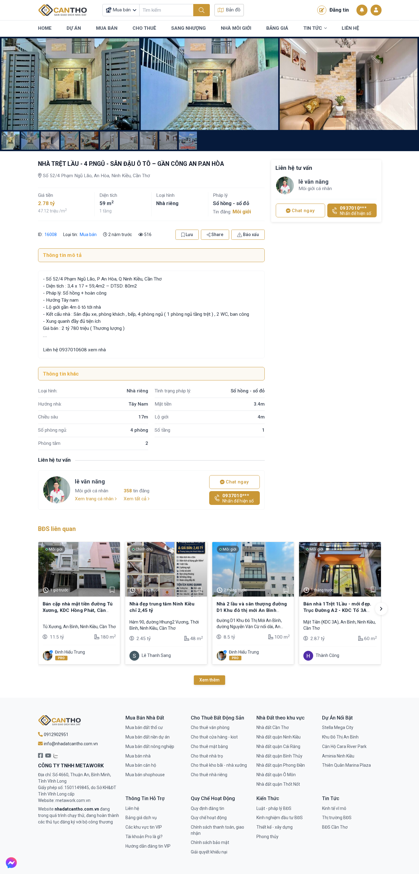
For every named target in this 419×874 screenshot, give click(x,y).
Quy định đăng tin (207, 808)
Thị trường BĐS (337, 817)
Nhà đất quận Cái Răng (278, 746)
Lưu (189, 234)
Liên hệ (132, 808)
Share (216, 234)
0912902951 (55, 734)
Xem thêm (209, 679)
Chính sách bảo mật (210, 842)
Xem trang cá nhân (95, 499)
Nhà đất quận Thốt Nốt (278, 784)
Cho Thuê (144, 28)
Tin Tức (312, 28)
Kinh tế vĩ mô (334, 808)
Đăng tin (339, 10)
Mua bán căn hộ (140, 765)
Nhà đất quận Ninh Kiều (278, 737)
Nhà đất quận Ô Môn (276, 774)
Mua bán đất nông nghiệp (149, 746)
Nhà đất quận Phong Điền (280, 765)
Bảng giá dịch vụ (141, 817)
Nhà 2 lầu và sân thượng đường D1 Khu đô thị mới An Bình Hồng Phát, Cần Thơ (252, 610)
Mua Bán (106, 28)
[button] (381, 609)
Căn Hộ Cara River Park (344, 746)
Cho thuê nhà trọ (207, 756)
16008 (50, 234)
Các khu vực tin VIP (143, 827)
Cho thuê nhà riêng (209, 774)
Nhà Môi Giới (236, 28)
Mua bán (88, 234)
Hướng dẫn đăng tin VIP (148, 846)
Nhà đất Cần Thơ (272, 727)
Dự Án (74, 28)
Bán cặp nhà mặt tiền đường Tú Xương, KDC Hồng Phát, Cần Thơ (78, 610)
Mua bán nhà (138, 756)
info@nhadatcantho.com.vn (70, 743)
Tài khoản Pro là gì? (144, 836)
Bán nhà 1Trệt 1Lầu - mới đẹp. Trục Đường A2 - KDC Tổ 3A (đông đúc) (337, 610)
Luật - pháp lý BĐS (273, 808)
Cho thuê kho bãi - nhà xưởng (219, 765)
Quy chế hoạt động (209, 817)
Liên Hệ (350, 28)
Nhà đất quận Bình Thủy (279, 756)
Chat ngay (237, 482)
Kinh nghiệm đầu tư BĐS (279, 817)
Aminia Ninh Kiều (338, 756)
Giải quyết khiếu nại (209, 851)
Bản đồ (233, 10)
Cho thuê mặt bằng (209, 746)
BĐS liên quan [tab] (57, 528)
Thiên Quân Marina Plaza (346, 765)
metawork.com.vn (73, 800)
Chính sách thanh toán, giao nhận (217, 830)
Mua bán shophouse (145, 774)
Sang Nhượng (188, 28)
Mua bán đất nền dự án (147, 737)
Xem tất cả (136, 499)
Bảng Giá (277, 28)
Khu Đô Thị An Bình (340, 737)
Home (45, 28)
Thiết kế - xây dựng (274, 827)
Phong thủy (267, 836)
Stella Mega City (337, 727)
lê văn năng (90, 481)
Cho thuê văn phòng (210, 727)
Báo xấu (250, 234)
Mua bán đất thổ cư (144, 727)
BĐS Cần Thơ (335, 827)
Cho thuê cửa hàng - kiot (214, 737)
